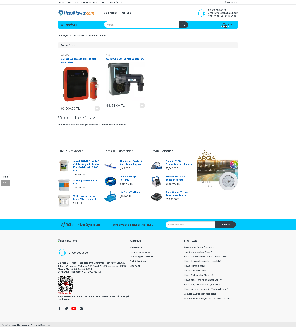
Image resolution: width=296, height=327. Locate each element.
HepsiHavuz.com (20, 325)
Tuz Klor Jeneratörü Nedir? (198, 252)
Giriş (229, 2)
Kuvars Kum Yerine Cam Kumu (199, 247)
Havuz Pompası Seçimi (195, 270)
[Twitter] (66, 309)
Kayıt (236, 2)
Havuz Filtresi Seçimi (194, 266)
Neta (108, 55)
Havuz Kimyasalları (71, 151)
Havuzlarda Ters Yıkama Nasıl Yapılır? (203, 280)
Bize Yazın (135, 266)
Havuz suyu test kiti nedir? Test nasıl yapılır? (206, 289)
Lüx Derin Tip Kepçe (130, 192)
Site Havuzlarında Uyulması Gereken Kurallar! (207, 298)
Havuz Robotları (162, 151)
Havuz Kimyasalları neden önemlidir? (202, 261)
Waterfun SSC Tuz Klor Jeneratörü (125, 59)
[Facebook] (60, 309)
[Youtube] (73, 309)
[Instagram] (81, 309)
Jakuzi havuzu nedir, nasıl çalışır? (201, 293)
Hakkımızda (136, 247)
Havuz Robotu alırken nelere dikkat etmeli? (206, 256)
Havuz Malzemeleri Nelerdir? (198, 275)
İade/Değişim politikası (141, 256)
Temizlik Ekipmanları (119, 151)
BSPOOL (65, 55)
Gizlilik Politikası (138, 261)
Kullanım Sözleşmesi (140, 252)
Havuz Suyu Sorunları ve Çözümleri (202, 284)
